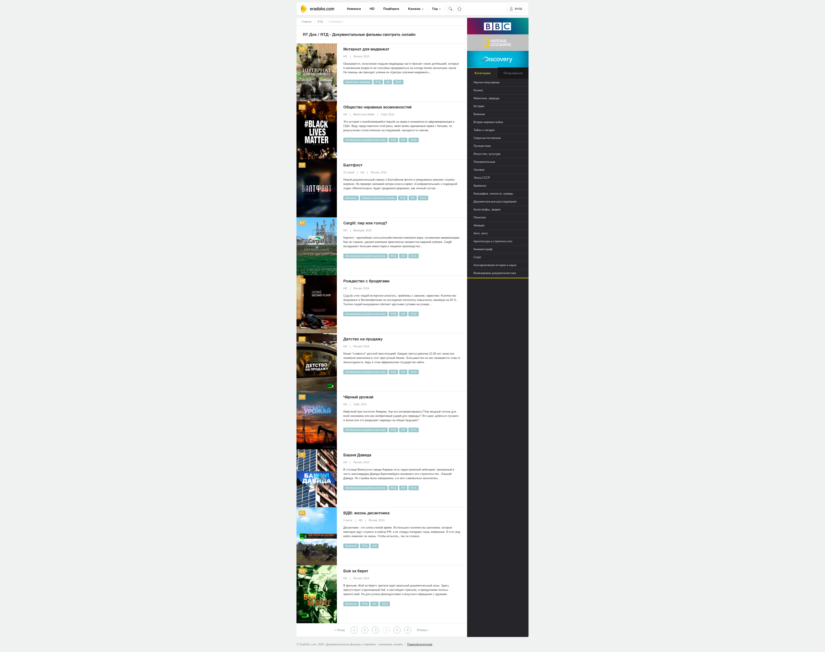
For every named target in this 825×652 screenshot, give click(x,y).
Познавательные (484, 161)
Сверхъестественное (487, 138)
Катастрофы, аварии (487, 209)
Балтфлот (352, 165)
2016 (414, 140)
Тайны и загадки (484, 130)
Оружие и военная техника (378, 198)
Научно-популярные (487, 82)
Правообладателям (419, 644)
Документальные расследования (495, 201)
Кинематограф (483, 249)
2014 (414, 429)
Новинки (354, 9)
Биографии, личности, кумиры (493, 193)
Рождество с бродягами (366, 281)
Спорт (477, 257)
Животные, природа (357, 82)
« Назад (340, 630)
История (479, 106)
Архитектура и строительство (493, 241)
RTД (378, 82)
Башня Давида (357, 455)
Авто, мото (481, 233)
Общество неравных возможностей (377, 107)
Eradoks (317, 9)
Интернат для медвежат (366, 49)
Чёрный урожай (358, 397)
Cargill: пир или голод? (365, 223)
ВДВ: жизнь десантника (366, 513)
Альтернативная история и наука (495, 265)
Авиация (479, 225)
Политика (480, 217)
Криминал (480, 185)
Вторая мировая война (488, 122)
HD (372, 9)
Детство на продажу (362, 339)
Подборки (391, 9)
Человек (479, 169)
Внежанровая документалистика (365, 140)
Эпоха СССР (482, 177)
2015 (398, 82)
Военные (351, 198)
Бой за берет (355, 571)
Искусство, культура (487, 153)
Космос (478, 90)
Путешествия (482, 146)
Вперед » (423, 630)
